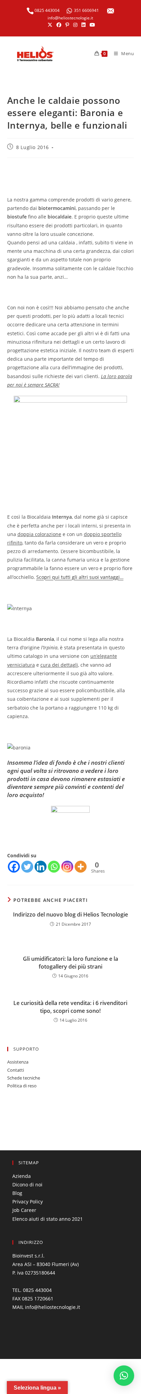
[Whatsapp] (54, 867)
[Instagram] (67, 867)
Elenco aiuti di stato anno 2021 (47, 1219)
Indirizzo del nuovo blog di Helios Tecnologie (70, 914)
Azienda (21, 1176)
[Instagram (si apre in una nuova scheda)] (75, 25)
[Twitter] (27, 867)
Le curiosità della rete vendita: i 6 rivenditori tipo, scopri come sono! (70, 1006)
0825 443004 (47, 10)
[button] (124, 1375)
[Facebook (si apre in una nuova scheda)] (58, 25)
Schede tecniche (23, 1078)
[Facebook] (14, 867)
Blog (17, 1193)
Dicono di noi (27, 1184)
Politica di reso (22, 1086)
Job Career (24, 1210)
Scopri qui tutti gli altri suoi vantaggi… (80, 577)
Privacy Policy (27, 1201)
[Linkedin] (41, 867)
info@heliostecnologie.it (70, 18)
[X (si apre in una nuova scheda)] (50, 25)
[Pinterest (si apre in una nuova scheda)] (67, 25)
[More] (81, 867)
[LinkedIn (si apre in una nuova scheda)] (83, 25)
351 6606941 (86, 10)
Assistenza (17, 1062)
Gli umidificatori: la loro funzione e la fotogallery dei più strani (70, 962)
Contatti (15, 1070)
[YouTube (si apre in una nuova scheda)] (91, 25)
